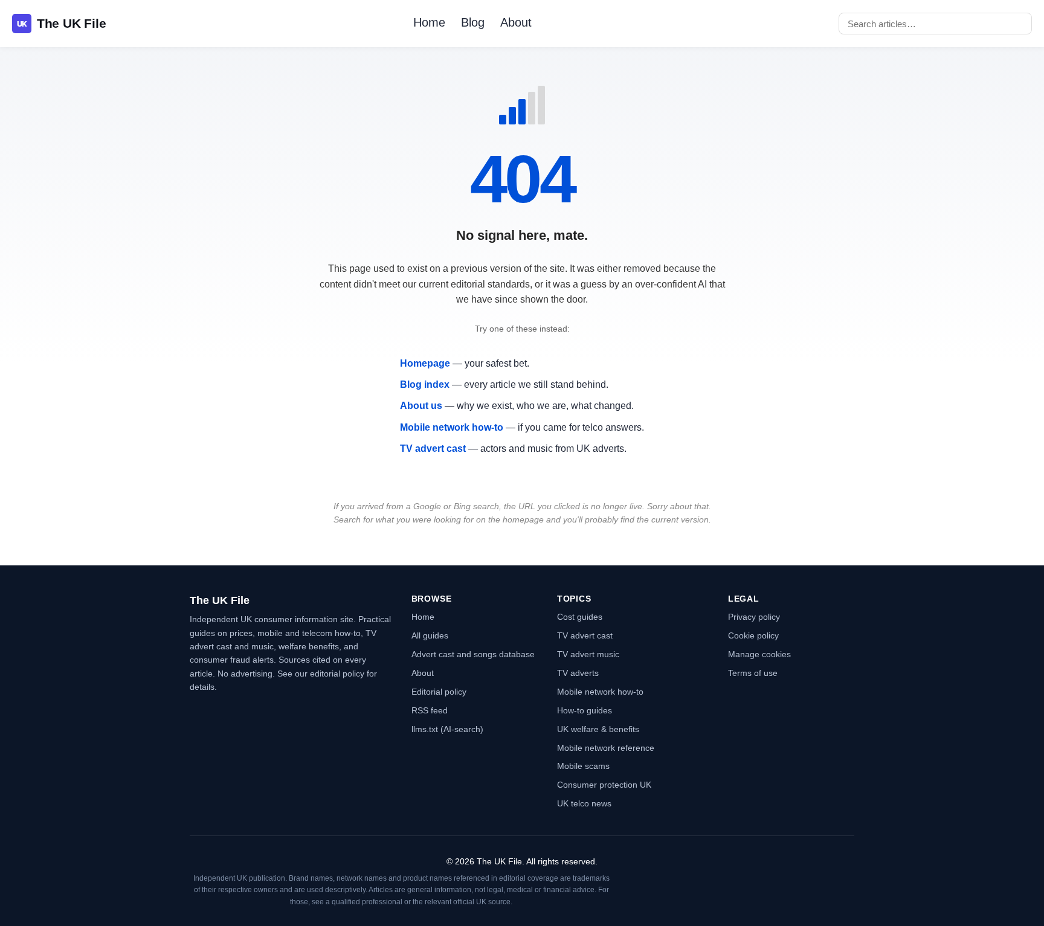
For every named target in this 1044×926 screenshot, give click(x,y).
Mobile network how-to (451, 427)
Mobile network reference (605, 748)
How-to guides (584, 710)
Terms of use (753, 673)
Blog (473, 22)
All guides (429, 635)
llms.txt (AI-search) (447, 729)
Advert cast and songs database (473, 654)
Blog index (425, 384)
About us (421, 405)
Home (429, 22)
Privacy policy (754, 617)
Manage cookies (759, 654)
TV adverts (578, 673)
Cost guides (579, 617)
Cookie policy (753, 635)
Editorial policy (438, 691)
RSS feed (429, 710)
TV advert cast (433, 448)
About (516, 22)
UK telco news (584, 803)
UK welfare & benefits (598, 729)
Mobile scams (583, 766)
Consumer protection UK (604, 784)
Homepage (425, 363)
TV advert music (588, 654)
